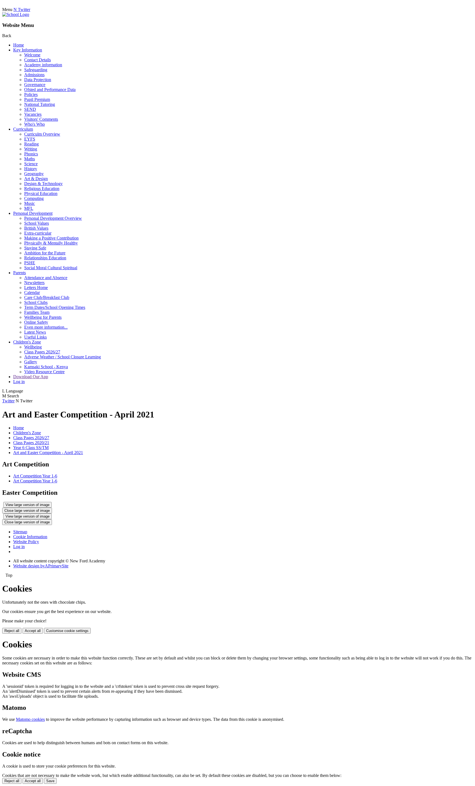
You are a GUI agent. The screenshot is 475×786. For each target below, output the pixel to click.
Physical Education (40, 193)
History (30, 168)
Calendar (32, 292)
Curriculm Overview (42, 134)
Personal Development (33, 213)
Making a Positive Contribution (51, 238)
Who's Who (34, 124)
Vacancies (33, 114)
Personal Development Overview (53, 218)
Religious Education (41, 188)
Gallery (30, 361)
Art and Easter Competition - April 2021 (48, 452)
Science (31, 163)
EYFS (29, 139)
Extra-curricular (37, 233)
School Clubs (36, 302)
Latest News (35, 332)
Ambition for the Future (44, 253)
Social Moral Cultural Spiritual (50, 267)
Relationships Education (45, 257)
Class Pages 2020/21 (31, 442)
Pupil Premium (37, 99)
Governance (34, 84)
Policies (31, 94)
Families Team (36, 312)
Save (50, 781)
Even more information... (46, 327)
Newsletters (34, 282)
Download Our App (30, 376)
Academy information (43, 64)
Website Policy (26, 541)
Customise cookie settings (67, 631)
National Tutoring (39, 104)
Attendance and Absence (45, 277)
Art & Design (36, 178)
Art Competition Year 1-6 (35, 476)
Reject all (11, 631)
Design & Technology (43, 183)
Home (18, 45)
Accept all (33, 631)
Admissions (34, 74)
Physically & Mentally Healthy (51, 243)
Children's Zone (27, 342)
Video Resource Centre (44, 371)
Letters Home (36, 287)
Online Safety (36, 322)
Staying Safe (35, 248)
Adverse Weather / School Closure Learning (62, 356)
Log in (19, 381)
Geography (34, 173)
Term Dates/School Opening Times (54, 307)
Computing (34, 198)
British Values (36, 228)
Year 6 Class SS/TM (31, 447)
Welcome (32, 55)
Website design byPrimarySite (40, 566)
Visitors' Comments (41, 119)
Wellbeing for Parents (43, 317)
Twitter (8, 401)
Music (29, 203)
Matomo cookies (30, 719)
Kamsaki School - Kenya (46, 366)
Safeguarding (35, 69)
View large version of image (27, 505)
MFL (28, 208)
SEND (30, 109)
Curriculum (23, 129)
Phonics (31, 154)
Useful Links (35, 337)
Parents (19, 272)
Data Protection (37, 79)
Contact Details (37, 59)
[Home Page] (15, 14)
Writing (30, 149)
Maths (29, 158)
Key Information (27, 50)
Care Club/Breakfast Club (46, 297)
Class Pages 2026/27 (42, 352)
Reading (31, 144)
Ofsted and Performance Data (50, 89)
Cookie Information (30, 536)
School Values (36, 223)
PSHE (29, 262)
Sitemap (20, 531)
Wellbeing (33, 347)
